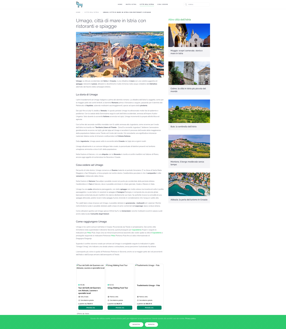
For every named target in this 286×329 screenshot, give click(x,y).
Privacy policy (190, 319)
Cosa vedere (162, 4)
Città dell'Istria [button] (147, 4)
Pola (89, 233)
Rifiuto (151, 324)
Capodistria (136, 230)
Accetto (136, 324)
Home (120, 4)
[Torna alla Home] (79, 4)
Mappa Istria (131, 4)
